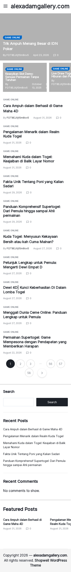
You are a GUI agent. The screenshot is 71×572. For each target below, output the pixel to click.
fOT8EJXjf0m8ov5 (18, 55)
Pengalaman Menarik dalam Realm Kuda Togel (33, 436)
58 (29, 373)
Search (8, 391)
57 (60, 363)
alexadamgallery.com (40, 6)
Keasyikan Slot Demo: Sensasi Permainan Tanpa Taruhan (22, 76)
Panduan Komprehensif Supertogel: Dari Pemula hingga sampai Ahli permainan (32, 211)
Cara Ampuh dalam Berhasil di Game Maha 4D (32, 429)
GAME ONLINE (12, 37)
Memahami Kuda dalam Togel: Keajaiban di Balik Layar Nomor (28, 159)
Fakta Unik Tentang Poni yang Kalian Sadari (31, 454)
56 (50, 363)
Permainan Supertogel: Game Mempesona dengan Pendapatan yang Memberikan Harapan (34, 341)
